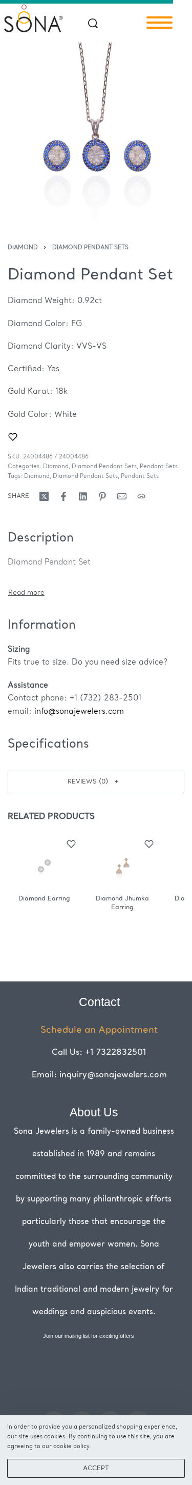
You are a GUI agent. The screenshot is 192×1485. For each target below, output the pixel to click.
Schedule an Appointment (99, 1030)
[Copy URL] (141, 496)
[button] (96, 782)
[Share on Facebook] (63, 496)
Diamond (23, 248)
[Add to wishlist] (13, 437)
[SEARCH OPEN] (93, 23)
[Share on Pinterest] (102, 496)
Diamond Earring (44, 899)
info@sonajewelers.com (79, 712)
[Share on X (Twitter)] (44, 496)
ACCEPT (96, 1469)
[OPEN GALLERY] (96, 131)
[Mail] (121, 496)
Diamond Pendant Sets (90, 248)
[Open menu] (159, 22)
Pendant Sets (159, 467)
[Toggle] (26, 593)
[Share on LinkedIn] (83, 496)
